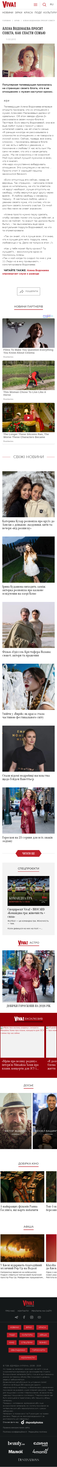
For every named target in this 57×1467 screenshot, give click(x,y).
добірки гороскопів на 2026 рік (28, 1006)
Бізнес (43, 1342)
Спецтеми (26, 1342)
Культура (27, 1335)
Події (12, 1335)
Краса (42, 1327)
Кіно (11, 1342)
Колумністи (28, 1358)
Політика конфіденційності (15, 1432)
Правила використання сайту (16, 1428)
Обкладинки (18, 1350)
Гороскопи (38, 1350)
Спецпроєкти (28, 869)
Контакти (23, 1311)
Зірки (29, 1327)
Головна (6, 20)
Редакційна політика (37, 1432)
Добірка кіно (28, 1164)
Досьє (28, 1085)
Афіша (29, 1227)
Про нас (10, 1311)
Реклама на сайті (42, 1311)
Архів (16, 20)
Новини (14, 1327)
